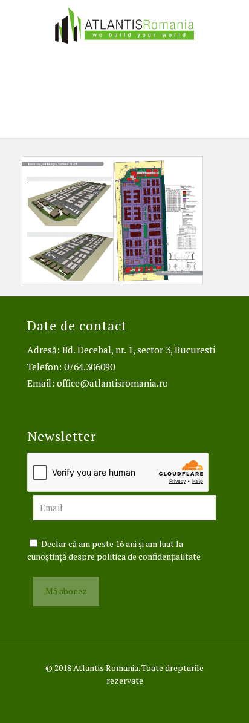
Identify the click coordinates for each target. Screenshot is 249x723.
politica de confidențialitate (149, 556)
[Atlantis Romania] (124, 24)
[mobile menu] (232, 24)
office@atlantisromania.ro (112, 383)
